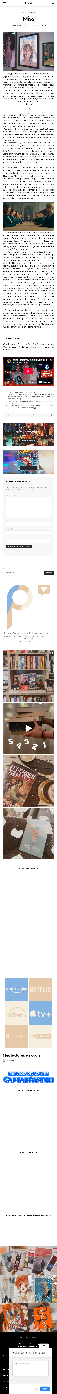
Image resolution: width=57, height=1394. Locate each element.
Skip (36, 1389)
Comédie (32, 13)
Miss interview (13, 392)
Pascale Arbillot (18, 347)
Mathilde (35, 435)
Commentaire (11, 495)
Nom (8, 520)
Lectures (32, 454)
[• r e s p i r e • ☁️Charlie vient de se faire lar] (28, 833)
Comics (24, 454)
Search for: (7, 568)
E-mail (9, 529)
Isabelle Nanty (35, 347)
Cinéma (24, 13)
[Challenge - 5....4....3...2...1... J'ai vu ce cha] (28, 728)
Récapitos (29, 427)
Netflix (21, 427)
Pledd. (28, 3)
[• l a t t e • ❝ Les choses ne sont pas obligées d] (28, 781)
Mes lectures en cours (21, 1055)
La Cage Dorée (31, 344)
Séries (36, 427)
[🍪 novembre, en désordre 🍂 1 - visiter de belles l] (28, 676)
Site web (9, 538)
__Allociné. (28, 104)
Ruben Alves (17, 344)
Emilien (43, 25)
